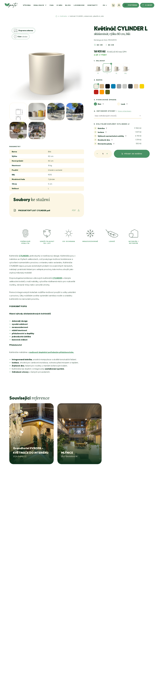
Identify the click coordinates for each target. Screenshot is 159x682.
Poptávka (132, 5)
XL (116, 73)
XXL (125, 73)
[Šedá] (119, 86)
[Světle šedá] (124, 86)
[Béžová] (102, 86)
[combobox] (117, 116)
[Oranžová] (102, 92)
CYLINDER (24, 255)
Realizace (39, 5)
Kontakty (93, 5)
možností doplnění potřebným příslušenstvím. (51, 352)
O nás (59, 5)
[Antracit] (130, 86)
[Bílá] (96, 86)
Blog (68, 5)
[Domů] (56, 16)
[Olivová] (107, 92)
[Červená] (96, 92)
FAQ (52, 5)
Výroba (27, 5)
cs (104, 5)
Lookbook (79, 5)
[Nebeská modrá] (113, 86)
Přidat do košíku (133, 154)
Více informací (124, 111)
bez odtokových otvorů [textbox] (105, 116)
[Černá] (107, 86)
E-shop (148, 5)
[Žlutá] (142, 86)
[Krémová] (136, 86)
